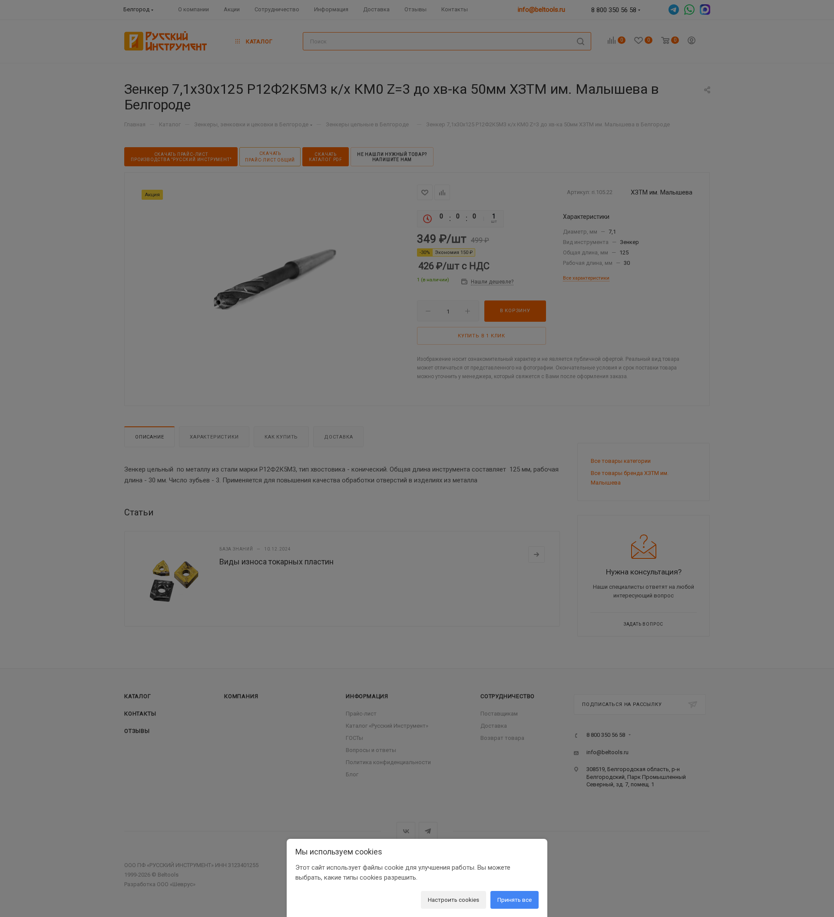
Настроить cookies (453, 899)
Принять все (514, 899)
